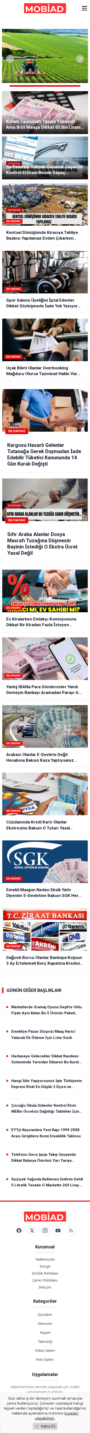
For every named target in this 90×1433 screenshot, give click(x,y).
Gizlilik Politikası (45, 1273)
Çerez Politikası (45, 1280)
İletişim (45, 1287)
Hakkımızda (45, 1259)
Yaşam (45, 1332)
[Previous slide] (10, 59)
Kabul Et (48, 1426)
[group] (45, 59)
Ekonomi (45, 1323)
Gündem (45, 1314)
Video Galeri (45, 1350)
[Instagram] (45, 1230)
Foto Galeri (45, 1359)
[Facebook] (19, 1230)
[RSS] (71, 1230)
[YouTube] (58, 1230)
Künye (45, 1266)
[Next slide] (80, 59)
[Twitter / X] (32, 1230)
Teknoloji (45, 1341)
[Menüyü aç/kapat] (84, 8)
